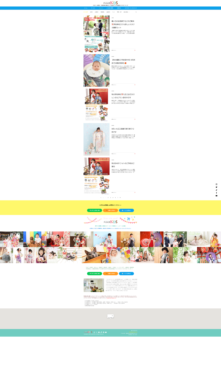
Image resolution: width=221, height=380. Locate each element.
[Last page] (120, 198)
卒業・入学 (119, 11)
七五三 (91, 11)
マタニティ (128, 228)
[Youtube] (106, 332)
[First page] (101, 198)
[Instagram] (216, 184)
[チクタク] (216, 190)
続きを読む (126, 11)
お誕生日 (108, 11)
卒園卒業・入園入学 (102, 228)
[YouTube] (216, 196)
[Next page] (118, 198)
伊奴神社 (102, 11)
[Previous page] (103, 198)
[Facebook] (216, 193)
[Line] (99, 332)
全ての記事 (85, 11)
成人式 (116, 228)
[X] (96, 332)
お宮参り (96, 11)
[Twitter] (216, 187)
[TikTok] (101, 332)
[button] (136, 12)
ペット (113, 11)
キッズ (124, 228)
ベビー (120, 228)
